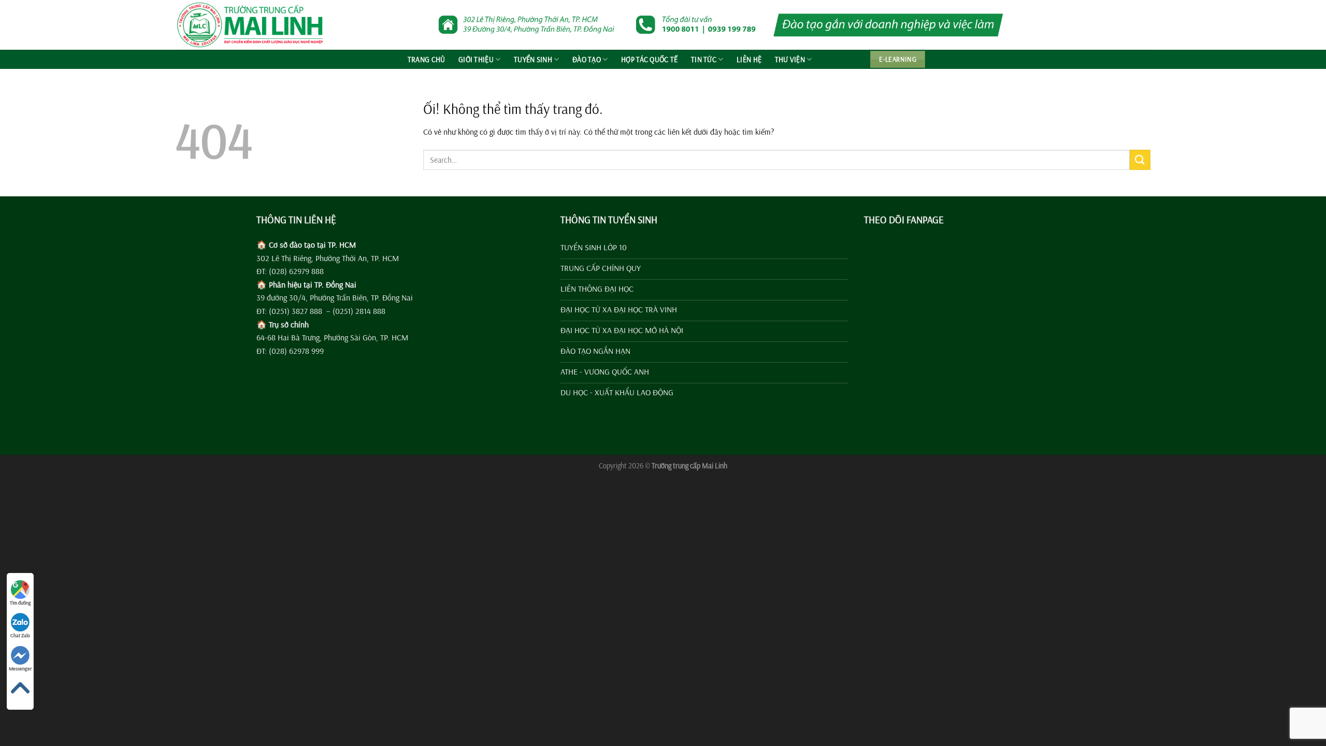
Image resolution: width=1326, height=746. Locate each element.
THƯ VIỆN (790, 59)
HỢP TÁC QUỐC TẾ (649, 59)
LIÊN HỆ (749, 59)
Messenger (20, 668)
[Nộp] (1140, 160)
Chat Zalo (20, 635)
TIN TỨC (703, 59)
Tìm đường (20, 602)
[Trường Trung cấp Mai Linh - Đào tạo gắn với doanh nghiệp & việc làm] (254, 25)
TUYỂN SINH (533, 59)
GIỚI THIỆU (476, 59)
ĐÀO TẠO (586, 59)
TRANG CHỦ (426, 59)
